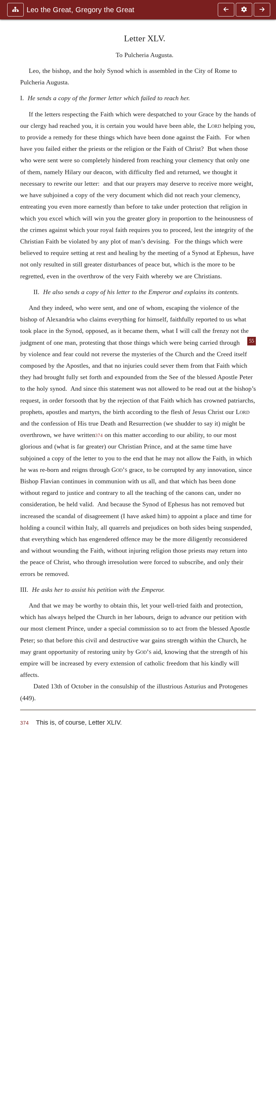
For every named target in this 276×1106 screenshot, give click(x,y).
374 (99, 435)
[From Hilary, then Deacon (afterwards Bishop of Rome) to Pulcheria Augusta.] (262, 10)
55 (251, 341)
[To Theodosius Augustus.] (226, 10)
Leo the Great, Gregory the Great (80, 10)
